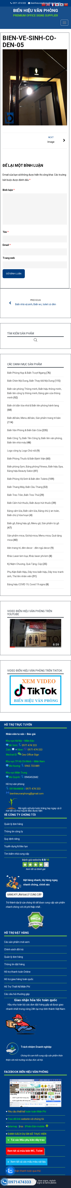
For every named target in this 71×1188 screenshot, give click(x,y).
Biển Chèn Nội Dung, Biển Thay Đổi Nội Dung (30, 380)
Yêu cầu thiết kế (27, 1111)
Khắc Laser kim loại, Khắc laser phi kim (27, 556)
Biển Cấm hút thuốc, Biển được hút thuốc (29, 503)
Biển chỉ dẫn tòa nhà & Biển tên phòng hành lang (33, 405)
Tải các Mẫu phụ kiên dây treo (28, 1140)
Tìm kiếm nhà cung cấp (16, 853)
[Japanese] (57, 4)
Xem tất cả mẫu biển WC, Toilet (25, 1150)
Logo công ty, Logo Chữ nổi (21, 450)
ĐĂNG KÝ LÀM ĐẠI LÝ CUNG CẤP (24, 894)
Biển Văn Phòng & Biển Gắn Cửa (24, 430)
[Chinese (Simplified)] (44, 4)
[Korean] (61, 4)
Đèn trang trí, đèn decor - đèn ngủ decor (28, 548)
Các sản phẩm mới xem (17, 942)
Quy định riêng (12, 838)
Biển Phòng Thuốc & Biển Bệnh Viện (26, 458)
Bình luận (9, 190)
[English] (48, 4)
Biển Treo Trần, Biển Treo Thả (23, 495)
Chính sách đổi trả (13, 949)
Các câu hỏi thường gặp (17, 994)
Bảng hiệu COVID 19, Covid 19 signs (26, 584)
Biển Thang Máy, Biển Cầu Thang (25, 487)
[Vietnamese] (66, 4)
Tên (6, 232)
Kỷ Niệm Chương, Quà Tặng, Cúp (24, 564)
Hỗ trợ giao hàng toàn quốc (18, 979)
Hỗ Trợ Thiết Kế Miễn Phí (17, 986)
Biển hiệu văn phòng (35, 10)
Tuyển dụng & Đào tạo (16, 846)
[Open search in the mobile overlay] (35, 340)
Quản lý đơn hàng (13, 824)
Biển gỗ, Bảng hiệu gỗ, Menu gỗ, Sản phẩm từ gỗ (33, 523)
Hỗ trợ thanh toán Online (17, 971)
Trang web (9, 258)
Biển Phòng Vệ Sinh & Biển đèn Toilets (27, 478)
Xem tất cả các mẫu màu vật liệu (28, 1161)
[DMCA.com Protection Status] (35, 928)
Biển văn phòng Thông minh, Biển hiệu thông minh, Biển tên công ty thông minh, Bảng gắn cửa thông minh (34, 393)
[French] (52, 4)
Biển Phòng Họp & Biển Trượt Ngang (26, 372)
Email (7, 245)
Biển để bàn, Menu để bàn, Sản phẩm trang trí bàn (34, 418)
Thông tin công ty (13, 831)
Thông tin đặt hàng (14, 964)
